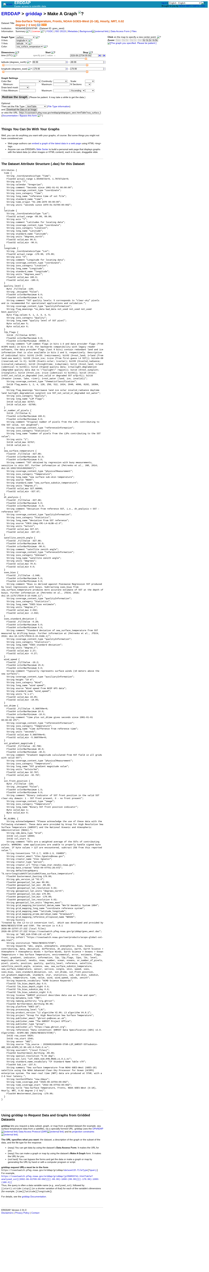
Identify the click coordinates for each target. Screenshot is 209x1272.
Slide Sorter (42, 149)
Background (86, 31)
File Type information (59, 106)
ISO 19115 (60, 31)
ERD (203, 6)
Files (134, 31)
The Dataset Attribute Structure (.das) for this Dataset (43, 164)
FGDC (50, 31)
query (93, 1170)
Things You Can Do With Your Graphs (30, 129)
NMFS (189, 6)
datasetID (70, 1170)
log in (164, 3)
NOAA (182, 6)
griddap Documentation (34, 1196)
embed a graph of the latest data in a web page (56, 143)
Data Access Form (120, 31)
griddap (33, 13)
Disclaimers (7, 1213)
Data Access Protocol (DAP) (33, 1131)
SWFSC (196, 6)
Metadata (73, 31)
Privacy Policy (22, 1213)
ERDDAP (10, 13)
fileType (82, 1170)
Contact (35, 1213)
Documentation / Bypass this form (19, 115)
